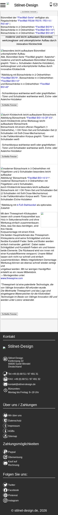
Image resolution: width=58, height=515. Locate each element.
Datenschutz (14, 420)
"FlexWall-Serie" (25, 17)
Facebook (13, 490)
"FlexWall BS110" (44, 29)
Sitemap (12, 436)
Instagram (13, 500)
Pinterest (13, 495)
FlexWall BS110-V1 (38, 177)
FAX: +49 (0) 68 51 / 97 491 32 (24, 379)
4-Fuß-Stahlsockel (26, 205)
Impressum (14, 426)
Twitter (11, 485)
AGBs (11, 431)
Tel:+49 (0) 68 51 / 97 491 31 (23, 374)
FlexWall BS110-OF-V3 (39, 117)
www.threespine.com (12, 278)
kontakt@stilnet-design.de (22, 384)
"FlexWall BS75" (44, 27)
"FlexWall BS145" (44, 33)
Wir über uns (15, 415)
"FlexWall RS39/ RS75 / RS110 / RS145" (26, 22)
